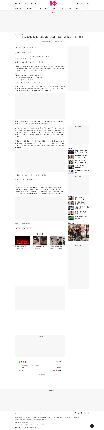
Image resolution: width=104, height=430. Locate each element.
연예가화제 (18, 9)
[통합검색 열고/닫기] (88, 4)
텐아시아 (22, 427)
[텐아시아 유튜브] (16, 3)
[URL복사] (30, 47)
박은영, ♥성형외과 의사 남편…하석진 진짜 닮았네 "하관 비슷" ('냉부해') (56, 248)
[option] (78, 231)
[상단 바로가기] (92, 426)
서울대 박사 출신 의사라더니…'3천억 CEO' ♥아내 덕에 (81, 199)
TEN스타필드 (31, 9)
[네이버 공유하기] (24, 47)
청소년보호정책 (32, 424)
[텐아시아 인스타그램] (28, 3)
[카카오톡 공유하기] (16, 47)
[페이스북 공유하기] (19, 47)
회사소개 (17, 424)
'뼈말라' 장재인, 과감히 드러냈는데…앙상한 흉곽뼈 (80, 157)
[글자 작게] (36, 47)
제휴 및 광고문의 (40, 424)
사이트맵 (47, 424)
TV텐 (69, 9)
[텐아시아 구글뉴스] (35, 3)
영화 (61, 9)
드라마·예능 (44, 9)
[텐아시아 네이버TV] (19, 3)
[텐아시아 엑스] (25, 3)
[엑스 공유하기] (22, 47)
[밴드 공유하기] (27, 47)
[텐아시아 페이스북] (75, 412)
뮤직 (53, 9)
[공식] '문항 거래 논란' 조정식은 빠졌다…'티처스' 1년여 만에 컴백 (81, 152)
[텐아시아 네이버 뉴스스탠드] (31, 3)
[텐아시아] (53, 3)
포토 (77, 9)
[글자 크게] (33, 47)
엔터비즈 (86, 9)
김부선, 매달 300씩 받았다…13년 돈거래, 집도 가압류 (80, 162)
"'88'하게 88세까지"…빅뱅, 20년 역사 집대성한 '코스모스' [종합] (21, 248)
